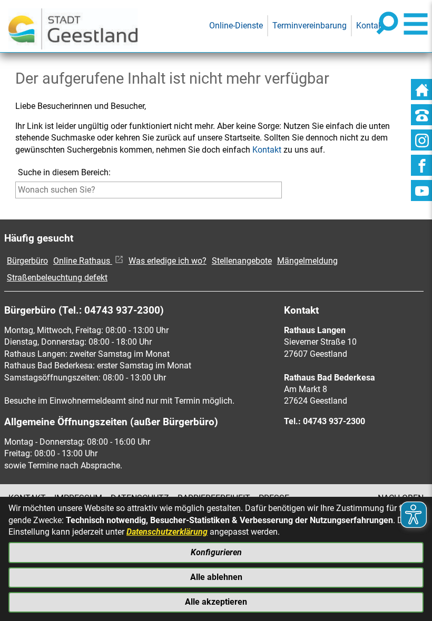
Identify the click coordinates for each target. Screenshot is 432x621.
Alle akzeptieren (216, 602)
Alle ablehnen (216, 577)
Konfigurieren (216, 552)
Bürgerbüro (27, 261)
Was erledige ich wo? (168, 261)
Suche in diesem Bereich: (64, 172)
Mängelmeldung (307, 261)
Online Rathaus (82, 261)
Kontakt (266, 150)
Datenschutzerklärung (167, 532)
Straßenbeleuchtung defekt (57, 278)
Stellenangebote (242, 261)
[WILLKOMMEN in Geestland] (73, 26)
